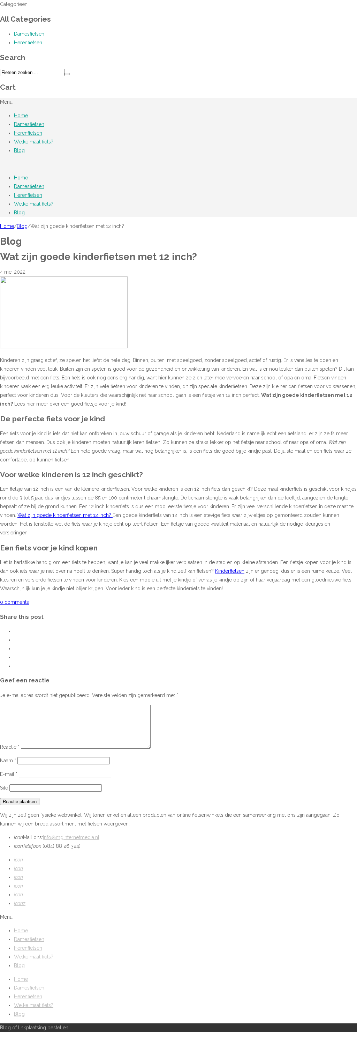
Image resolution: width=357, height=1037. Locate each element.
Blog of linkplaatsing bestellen (34, 1027)
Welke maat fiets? (33, 142)
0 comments (14, 602)
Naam (8, 760)
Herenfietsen (28, 42)
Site (4, 788)
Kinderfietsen (229, 571)
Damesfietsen (29, 34)
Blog (19, 150)
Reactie (10, 747)
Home (21, 115)
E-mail (8, 774)
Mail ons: (28, 837)
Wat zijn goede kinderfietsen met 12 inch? (65, 515)
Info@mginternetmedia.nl (71, 837)
